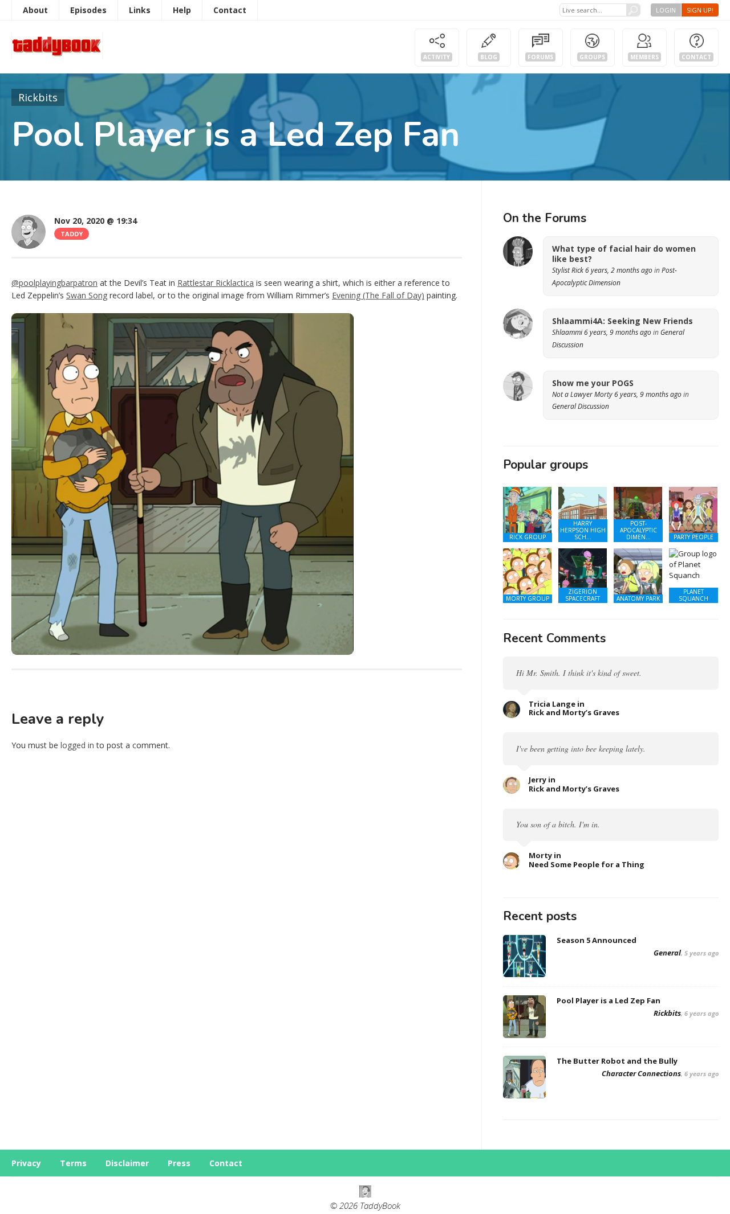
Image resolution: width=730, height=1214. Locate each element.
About (35, 10)
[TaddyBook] (365, 1194)
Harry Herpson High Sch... (583, 530)
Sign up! (700, 10)
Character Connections (641, 1073)
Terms (73, 1163)
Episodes (88, 10)
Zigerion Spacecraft (582, 595)
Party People (693, 537)
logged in (77, 745)
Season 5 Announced (596, 940)
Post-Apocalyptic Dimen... (638, 530)
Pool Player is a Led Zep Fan (608, 1000)
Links (140, 10)
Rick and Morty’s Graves (574, 712)
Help (182, 10)
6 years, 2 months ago (618, 270)
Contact (229, 10)
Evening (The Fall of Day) (378, 295)
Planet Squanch (693, 595)
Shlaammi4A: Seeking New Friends (622, 321)
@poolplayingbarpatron (54, 282)
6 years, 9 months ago (617, 332)
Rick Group (527, 537)
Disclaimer (127, 1163)
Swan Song (86, 295)
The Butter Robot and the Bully (617, 1061)
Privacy (26, 1163)
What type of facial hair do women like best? (624, 254)
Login (666, 10)
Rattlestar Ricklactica (215, 282)
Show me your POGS (593, 383)
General (667, 953)
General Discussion (580, 406)
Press (179, 1163)
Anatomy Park (638, 598)
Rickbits (38, 97)
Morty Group (527, 598)
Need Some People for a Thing (586, 864)
